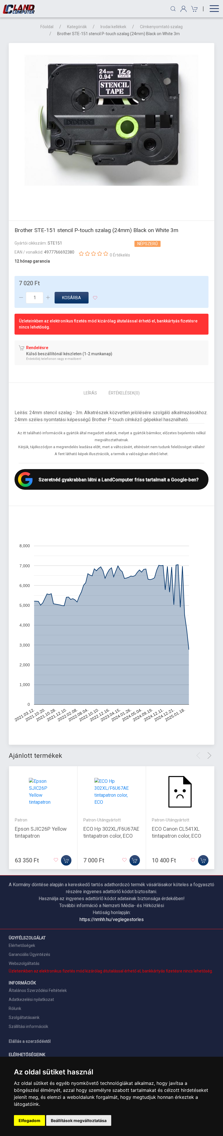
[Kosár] (193, 9)
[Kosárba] (66, 860)
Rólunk (15, 1008)
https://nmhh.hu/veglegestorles (112, 919)
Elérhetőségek (22, 945)
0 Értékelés (120, 255)
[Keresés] (173, 8)
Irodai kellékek (113, 26)
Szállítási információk (28, 1026)
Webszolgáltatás (24, 963)
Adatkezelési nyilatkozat (31, 999)
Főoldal (46, 26)
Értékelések (124, 393)
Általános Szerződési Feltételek (38, 990)
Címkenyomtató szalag (161, 26)
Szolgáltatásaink (24, 1017)
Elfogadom (29, 1120)
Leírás (90, 393)
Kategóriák (77, 26)
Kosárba (71, 297)
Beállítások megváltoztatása (79, 1120)
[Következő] (209, 755)
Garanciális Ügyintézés (29, 954)
